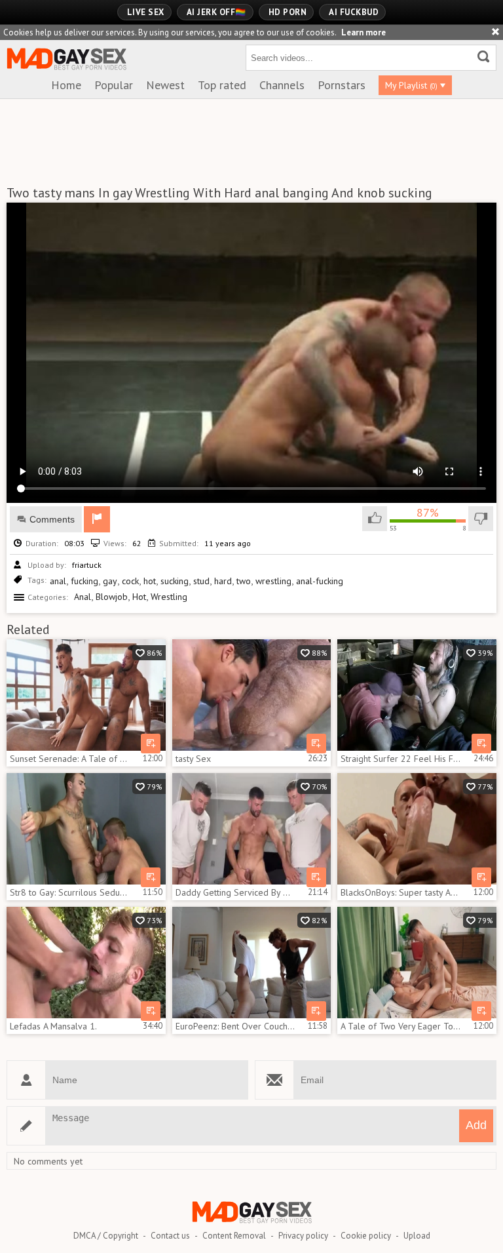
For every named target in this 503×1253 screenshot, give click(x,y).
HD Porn (288, 12)
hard (223, 581)
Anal (82, 597)
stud (201, 581)
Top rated (222, 84)
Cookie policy (366, 1235)
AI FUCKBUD (354, 12)
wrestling (273, 581)
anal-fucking (319, 581)
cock (130, 581)
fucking (84, 581)
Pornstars (341, 84)
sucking (174, 581)
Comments (52, 519)
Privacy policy (303, 1235)
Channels (282, 84)
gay (110, 581)
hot (149, 581)
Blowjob (112, 597)
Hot (139, 597)
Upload (416, 1235)
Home (66, 84)
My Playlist (411, 85)
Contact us (170, 1235)
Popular (113, 84)
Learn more (363, 32)
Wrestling (169, 597)
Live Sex (145, 12)
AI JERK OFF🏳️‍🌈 (216, 12)
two (243, 581)
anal (58, 581)
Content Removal (234, 1235)
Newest (165, 84)
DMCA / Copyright (105, 1235)
